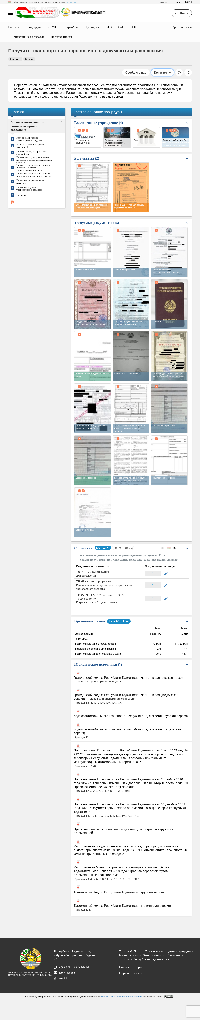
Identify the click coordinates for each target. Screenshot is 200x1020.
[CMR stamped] (131, 408)
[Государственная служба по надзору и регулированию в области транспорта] (116, 137)
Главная (13, 27)
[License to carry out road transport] (169, 356)
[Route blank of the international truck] (92, 408)
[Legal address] (169, 252)
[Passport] (169, 304)
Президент (92, 27)
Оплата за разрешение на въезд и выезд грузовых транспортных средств (33, 167)
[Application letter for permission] (131, 356)
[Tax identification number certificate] (131, 304)
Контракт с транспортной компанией (30, 145)
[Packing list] (92, 252)
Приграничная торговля (28, 37)
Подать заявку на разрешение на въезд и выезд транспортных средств (34, 159)
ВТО (109, 27)
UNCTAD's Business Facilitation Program (121, 996)
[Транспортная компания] (87, 137)
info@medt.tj (66, 973)
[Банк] (146, 137)
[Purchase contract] (131, 460)
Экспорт (15, 59)
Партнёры (71, 27)
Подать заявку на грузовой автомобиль (31, 152)
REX (133, 27)
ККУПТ (52, 27)
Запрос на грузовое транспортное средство (29, 138)
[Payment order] (169, 408)
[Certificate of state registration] (92, 304)
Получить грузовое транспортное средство (29, 188)
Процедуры (33, 27)
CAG (121, 27)
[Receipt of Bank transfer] (92, 460)
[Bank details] (131, 252)
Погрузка (21, 195)
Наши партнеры (130, 967)
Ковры (29, 59)
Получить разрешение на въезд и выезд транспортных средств (33, 174)
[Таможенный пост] (175, 137)
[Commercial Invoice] (169, 460)
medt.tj (62, 978)
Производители (61, 37)
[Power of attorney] (92, 512)
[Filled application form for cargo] (92, 356)
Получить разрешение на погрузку (30, 181)
